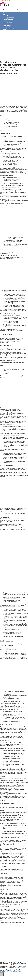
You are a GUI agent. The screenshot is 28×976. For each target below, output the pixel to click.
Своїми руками (7, 25)
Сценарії (5, 29)
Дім (4, 14)
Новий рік (5, 13)
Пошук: (2, 9)
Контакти (2, 971)
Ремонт (5, 21)
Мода (4, 23)
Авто (7, 15)
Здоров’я (5, 18)
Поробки (8, 26)
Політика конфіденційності (13, 971)
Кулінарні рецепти (8, 19)
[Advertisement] (14, 45)
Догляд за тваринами (11, 28)
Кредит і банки (10, 17)
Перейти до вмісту (5, 0)
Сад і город (9, 22)
